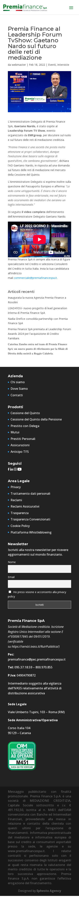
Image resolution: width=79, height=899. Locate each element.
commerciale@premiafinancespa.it (35, 278)
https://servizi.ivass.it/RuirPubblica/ (35, 646)
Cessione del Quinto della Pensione (36, 419)
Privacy (16, 487)
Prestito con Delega (25, 426)
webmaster (19, 64)
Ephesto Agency (49, 891)
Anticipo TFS (20, 452)
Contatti (17, 395)
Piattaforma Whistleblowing (31, 532)
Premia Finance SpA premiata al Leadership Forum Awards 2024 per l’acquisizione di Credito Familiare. (39, 333)
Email (11, 577)
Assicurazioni (20, 445)
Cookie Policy (20, 526)
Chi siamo (18, 382)
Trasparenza (20, 513)
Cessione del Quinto (25, 413)
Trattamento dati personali (30, 493)
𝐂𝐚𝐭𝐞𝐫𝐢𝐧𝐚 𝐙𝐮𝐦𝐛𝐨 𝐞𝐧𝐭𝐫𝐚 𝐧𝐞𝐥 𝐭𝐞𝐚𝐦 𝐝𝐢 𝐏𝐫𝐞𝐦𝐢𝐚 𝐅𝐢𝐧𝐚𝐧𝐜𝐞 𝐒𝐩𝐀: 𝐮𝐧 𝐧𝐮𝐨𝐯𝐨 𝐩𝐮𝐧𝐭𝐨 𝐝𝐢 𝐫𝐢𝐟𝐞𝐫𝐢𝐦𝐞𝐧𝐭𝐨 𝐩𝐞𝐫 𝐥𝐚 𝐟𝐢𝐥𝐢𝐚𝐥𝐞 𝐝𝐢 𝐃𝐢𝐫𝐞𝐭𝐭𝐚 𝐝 (38, 348)
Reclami (16, 500)
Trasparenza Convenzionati (30, 519)
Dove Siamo (19, 388)
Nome (12, 562)
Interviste (63, 64)
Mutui (15, 432)
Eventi (52, 64)
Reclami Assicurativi (25, 506)
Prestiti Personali (23, 439)
